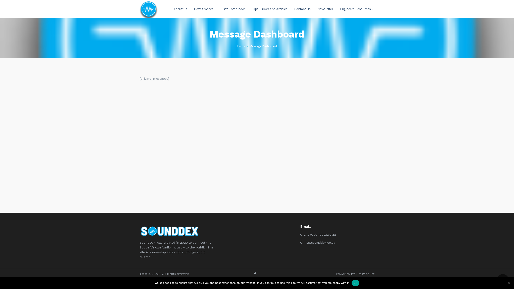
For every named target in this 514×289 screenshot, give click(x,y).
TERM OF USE (366, 274)
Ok (355, 282)
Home (241, 46)
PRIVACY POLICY (345, 274)
